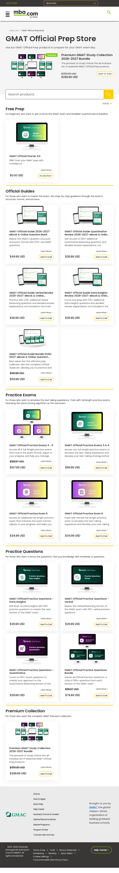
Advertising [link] (38, 853)
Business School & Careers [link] (46, 814)
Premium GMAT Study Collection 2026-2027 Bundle (87, 57)
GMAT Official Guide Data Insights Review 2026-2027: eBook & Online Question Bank (87, 295)
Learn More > (46, 170)
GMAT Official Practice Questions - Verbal (87, 600)
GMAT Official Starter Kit (24, 156)
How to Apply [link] (39, 799)
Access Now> (46, 175)
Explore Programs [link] (41, 824)
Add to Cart (105, 73)
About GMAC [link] (67, 853)
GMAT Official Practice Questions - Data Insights (31, 600)
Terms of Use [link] (39, 850)
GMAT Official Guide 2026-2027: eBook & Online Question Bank (29, 233)
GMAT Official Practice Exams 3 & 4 (87, 445)
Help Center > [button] (101, 850)
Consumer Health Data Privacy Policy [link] (50, 859)
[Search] (108, 94)
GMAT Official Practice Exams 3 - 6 (31, 445)
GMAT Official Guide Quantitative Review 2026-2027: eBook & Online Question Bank (87, 234)
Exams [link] (36, 794)
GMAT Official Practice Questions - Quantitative (31, 671)
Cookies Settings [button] (41, 856)
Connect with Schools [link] (43, 834)
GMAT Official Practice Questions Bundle (86, 671)
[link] (18, 814)
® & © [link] (52, 850)
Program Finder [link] (40, 829)
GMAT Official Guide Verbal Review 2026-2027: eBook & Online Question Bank (31, 295)
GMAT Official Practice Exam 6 (84, 513)
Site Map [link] (52, 853)
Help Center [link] (38, 809)
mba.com (14, 30)
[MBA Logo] (26, 13)
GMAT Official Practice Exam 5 (28, 513)
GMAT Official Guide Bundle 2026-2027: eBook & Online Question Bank (30, 357)
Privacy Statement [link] (68, 850)
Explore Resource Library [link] (44, 819)
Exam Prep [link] (38, 804)
